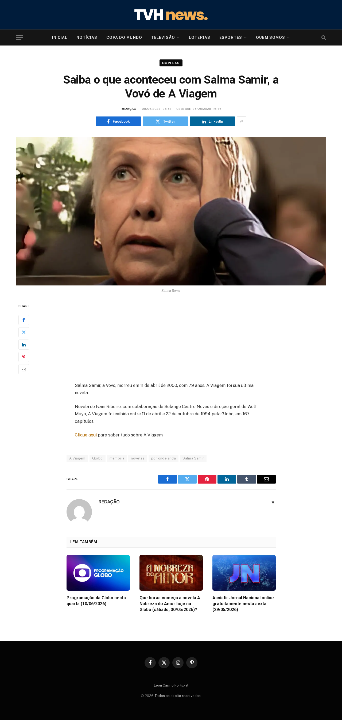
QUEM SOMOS (270, 37)
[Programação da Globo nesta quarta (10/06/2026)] (98, 573)
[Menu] (19, 38)
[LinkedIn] (23, 345)
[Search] (323, 38)
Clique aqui (86, 435)
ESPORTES (230, 37)
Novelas (171, 63)
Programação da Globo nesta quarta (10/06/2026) (96, 600)
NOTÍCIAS (86, 37)
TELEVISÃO (163, 37)
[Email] (23, 369)
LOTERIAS (199, 37)
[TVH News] (171, 15)
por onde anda (163, 458)
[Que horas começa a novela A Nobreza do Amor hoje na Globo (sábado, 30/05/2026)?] (171, 573)
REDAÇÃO (128, 109)
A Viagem (77, 458)
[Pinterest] (23, 357)
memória (117, 458)
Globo (97, 458)
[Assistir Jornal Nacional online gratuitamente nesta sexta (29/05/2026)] (244, 573)
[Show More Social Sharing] (241, 121)
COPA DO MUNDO (124, 37)
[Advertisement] (171, 342)
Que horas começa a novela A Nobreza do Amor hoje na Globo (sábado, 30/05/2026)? (169, 603)
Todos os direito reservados (177, 696)
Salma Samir (193, 458)
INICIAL (60, 37)
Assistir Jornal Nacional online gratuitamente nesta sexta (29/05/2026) (243, 603)
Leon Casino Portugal (171, 685)
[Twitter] (23, 332)
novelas (138, 458)
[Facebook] (23, 320)
